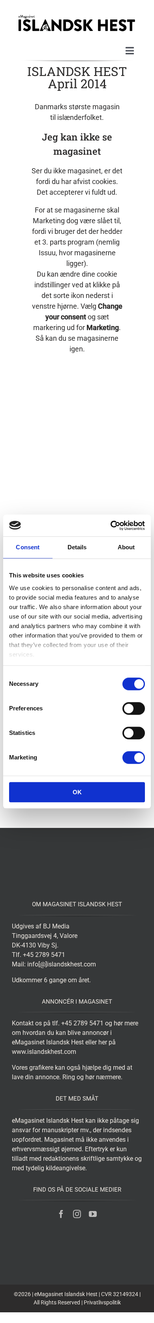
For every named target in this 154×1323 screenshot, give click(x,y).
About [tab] (126, 547)
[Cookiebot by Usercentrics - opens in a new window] (111, 525)
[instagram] (77, 1214)
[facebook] (61, 1214)
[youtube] (93, 1214)
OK (77, 792)
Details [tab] (77, 547)
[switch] (133, 708)
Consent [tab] (27, 547)
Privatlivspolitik (102, 1302)
